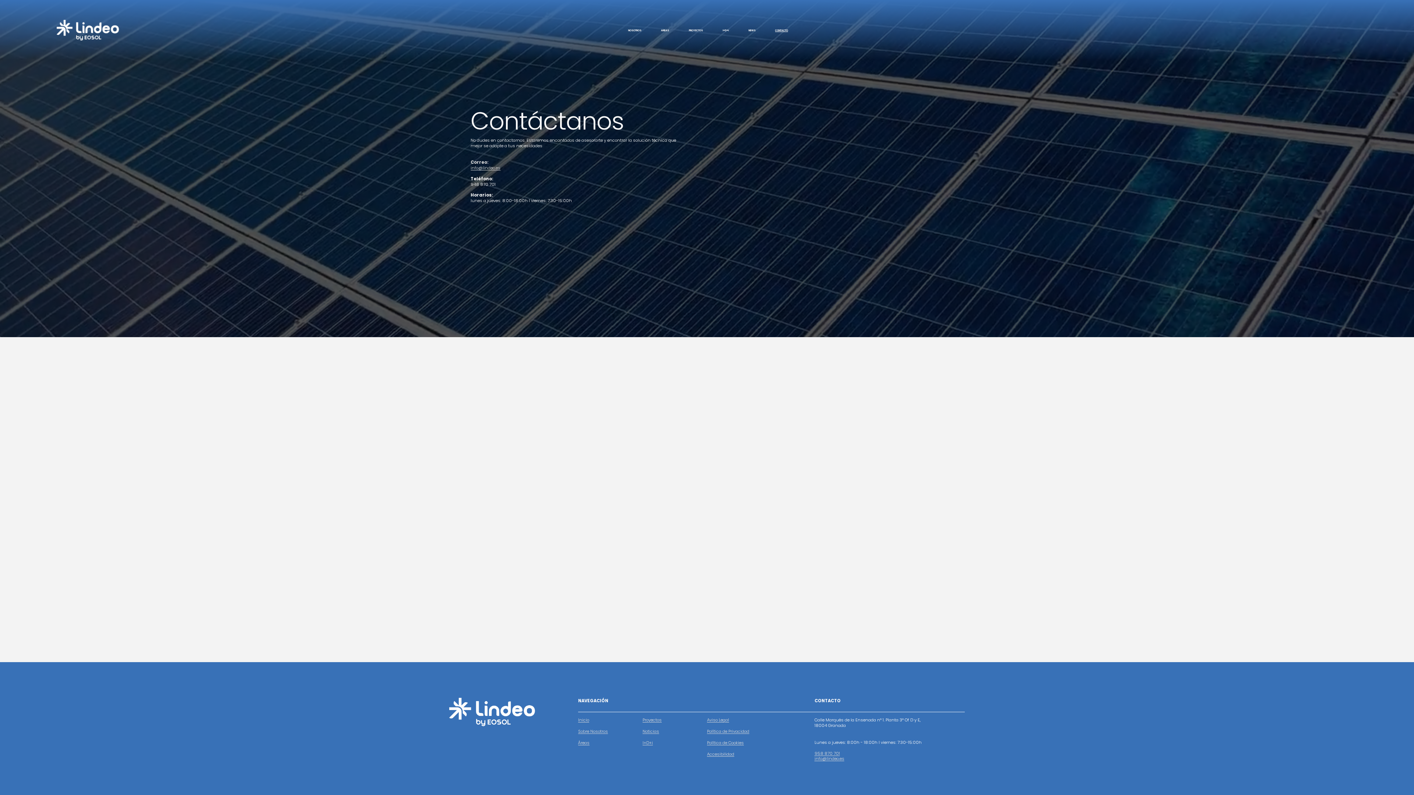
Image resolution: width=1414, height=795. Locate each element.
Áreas (584, 743)
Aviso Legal (718, 720)
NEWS (752, 30)
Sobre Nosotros (593, 731)
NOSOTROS (634, 30)
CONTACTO (781, 30)
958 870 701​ (827, 753)
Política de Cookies (725, 743)
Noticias (651, 731)
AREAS (665, 30)
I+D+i (726, 30)
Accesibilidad (720, 754)
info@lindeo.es (485, 168)
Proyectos (652, 720)
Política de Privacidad (728, 731)
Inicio (583, 720)
